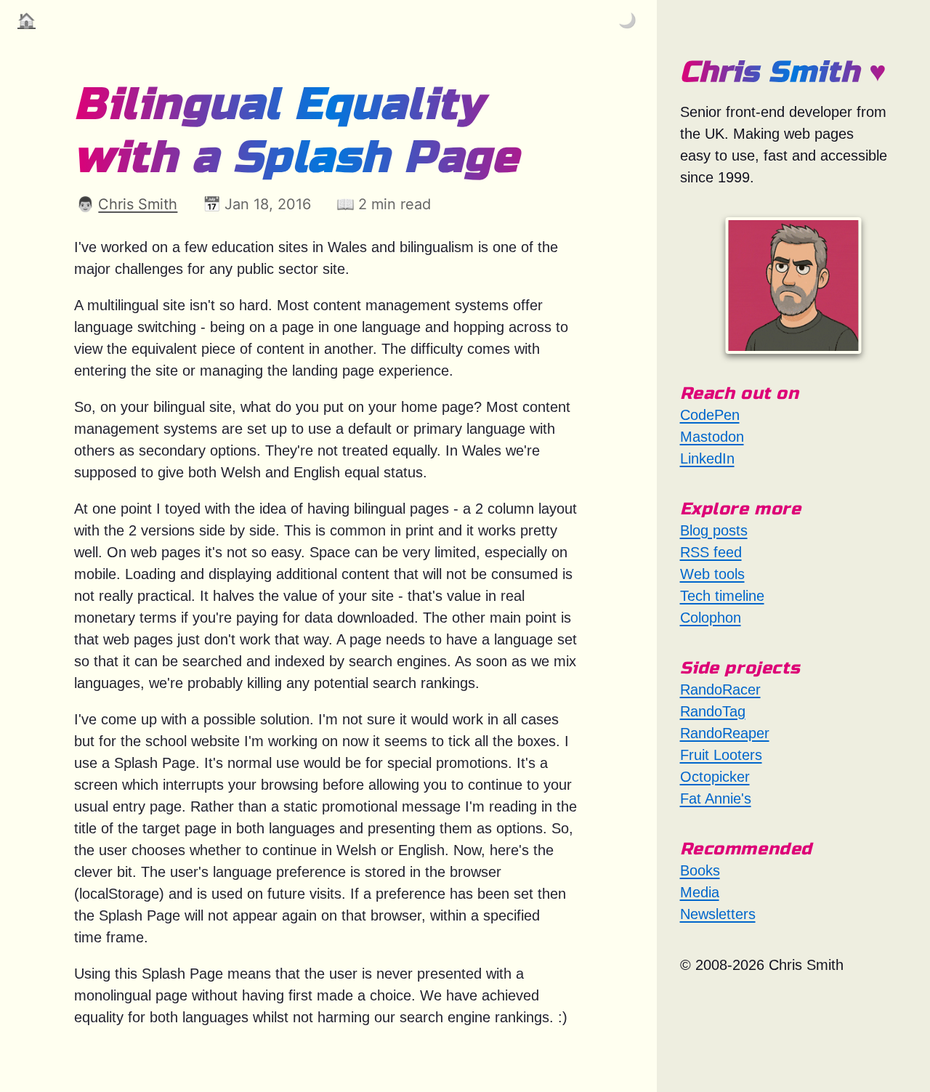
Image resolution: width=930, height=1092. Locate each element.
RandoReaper (724, 733)
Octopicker (715, 777)
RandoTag (712, 711)
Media (699, 892)
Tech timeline (722, 596)
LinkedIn (707, 458)
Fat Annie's (715, 798)
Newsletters (718, 914)
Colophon (710, 618)
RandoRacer (720, 689)
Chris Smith (137, 204)
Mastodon (712, 437)
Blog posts (714, 530)
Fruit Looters (721, 755)
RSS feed (711, 552)
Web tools (712, 574)
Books (700, 870)
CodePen (710, 415)
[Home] (793, 285)
